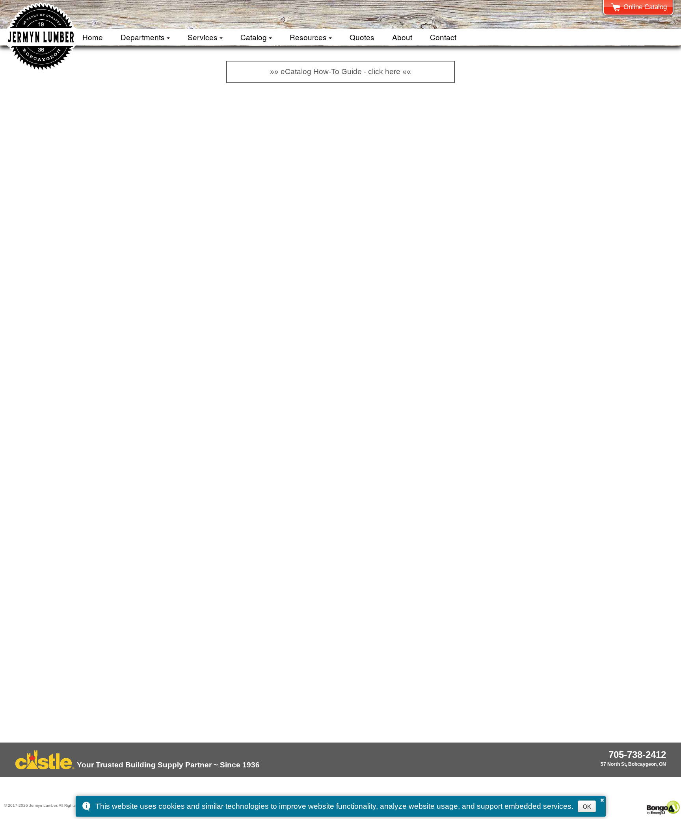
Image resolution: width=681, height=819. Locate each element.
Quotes (362, 37)
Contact (443, 37)
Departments (143, 37)
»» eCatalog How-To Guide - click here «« (340, 71)
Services (203, 37)
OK (587, 806)
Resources (308, 37)
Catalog (253, 37)
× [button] (602, 799)
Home (92, 37)
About (402, 37)
